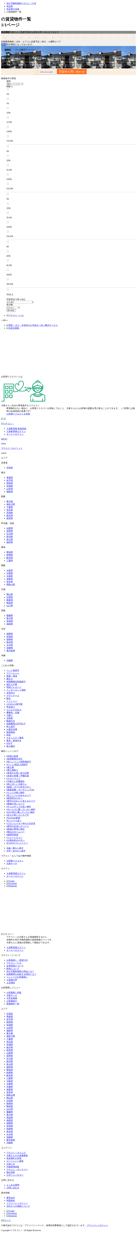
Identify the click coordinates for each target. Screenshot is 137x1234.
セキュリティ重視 (15, 738)
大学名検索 (11, 998)
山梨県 (9, 528)
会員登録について (15, 966)
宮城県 (9, 486)
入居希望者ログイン (16, 431)
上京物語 (10, 983)
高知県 (9, 621)
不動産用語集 (12, 1167)
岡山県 (9, 594)
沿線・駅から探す (15, 848)
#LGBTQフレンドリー (17, 843)
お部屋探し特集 (13, 992)
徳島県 (9, 624)
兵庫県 (9, 573)
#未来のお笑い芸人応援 (17, 773)
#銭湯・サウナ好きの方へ (18, 787)
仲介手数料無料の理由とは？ (20, 971)
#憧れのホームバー (15, 832)
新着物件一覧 (12, 1004)
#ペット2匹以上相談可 (17, 764)
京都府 (9, 576)
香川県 (9, 618)
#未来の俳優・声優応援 (17, 776)
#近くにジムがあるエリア (18, 795)
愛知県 (9, 552)
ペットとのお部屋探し (17, 977)
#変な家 (10, 767)
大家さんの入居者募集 (17, 1155)
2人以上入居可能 (14, 704)
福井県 (9, 542)
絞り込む (10, 310)
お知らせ (10, 1164)
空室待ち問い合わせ (72, 71)
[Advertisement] (68, 352)
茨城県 (9, 513)
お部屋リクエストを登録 (18, 414)
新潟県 (9, 536)
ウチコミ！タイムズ (16, 1153)
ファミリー (11, 701)
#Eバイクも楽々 (14, 821)
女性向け (10, 693)
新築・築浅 (11, 676)
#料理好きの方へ (14, 798)
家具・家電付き (13, 740)
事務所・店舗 (12, 712)
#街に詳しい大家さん (16, 784)
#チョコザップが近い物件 (18, 806)
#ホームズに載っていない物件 (20, 809)
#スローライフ (13, 778)
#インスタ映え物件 (15, 792)
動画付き (10, 721)
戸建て (9, 715)
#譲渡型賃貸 (12, 835)
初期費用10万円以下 (16, 724)
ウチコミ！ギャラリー (17, 1169)
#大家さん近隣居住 (15, 781)
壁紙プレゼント (13, 687)
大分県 (9, 645)
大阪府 (9, 570)
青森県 (9, 477)
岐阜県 (9, 558)
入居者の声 (11, 980)
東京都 (9, 501)
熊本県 (9, 642)
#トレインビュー (14, 837)
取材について (12, 968)
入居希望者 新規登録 (16, 428)
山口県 (9, 605)
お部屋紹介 (11, 1001)
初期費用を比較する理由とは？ (21, 974)
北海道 (9, 467)
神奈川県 (10, 504)
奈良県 (9, 582)
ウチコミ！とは (13, 963)
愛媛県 (9, 615)
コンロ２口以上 (13, 710)
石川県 (9, 534)
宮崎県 (9, 648)
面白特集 (10, 1172)
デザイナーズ (12, 696)
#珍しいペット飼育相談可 (18, 762)
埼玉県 (9, 6)
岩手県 (9, 480)
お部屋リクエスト (15, 861)
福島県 (9, 491)
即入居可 (10, 726)
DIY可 (9, 743)
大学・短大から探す (16, 851)
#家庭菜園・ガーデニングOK (20, 790)
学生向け (10, 707)
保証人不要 (11, 684)
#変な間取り (12, 770)
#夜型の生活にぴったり (17, 826)
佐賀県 (9, 636)
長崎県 (9, 639)
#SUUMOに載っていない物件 (20, 812)
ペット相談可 (12, 670)
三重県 (9, 560)
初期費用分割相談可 (16, 681)
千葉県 (9, 507)
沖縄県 (9, 660)
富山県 (9, 539)
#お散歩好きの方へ (15, 840)
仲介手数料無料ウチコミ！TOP (21, 3)
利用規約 (10, 1200)
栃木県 (9, 515)
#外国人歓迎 (12, 756)
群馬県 (9, 518)
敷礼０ (9, 679)
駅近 (8, 698)
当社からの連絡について (18, 1206)
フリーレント (12, 673)
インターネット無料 (16, 690)
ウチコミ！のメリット (11, 448)
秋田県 (9, 483)
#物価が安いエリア (15, 804)
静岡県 (9, 555)
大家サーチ (11, 863)
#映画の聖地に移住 (15, 829)
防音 (8, 735)
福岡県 (9, 634)
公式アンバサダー (15, 1175)
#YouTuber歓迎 (13, 818)
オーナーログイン (15, 434)
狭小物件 (10, 746)
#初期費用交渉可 (14, 759)
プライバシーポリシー (17, 1203)
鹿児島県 (10, 650)
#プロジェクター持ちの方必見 (20, 823)
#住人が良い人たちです (17, 815)
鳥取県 (9, 603)
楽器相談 (10, 732)
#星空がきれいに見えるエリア (20, 801)
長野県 (9, 531)
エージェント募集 (15, 1161)
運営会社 (10, 1198)
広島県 (9, 597)
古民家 (9, 718)
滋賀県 (9, 579)
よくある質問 (12, 1185)
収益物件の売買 (13, 1158)
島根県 (9, 600)
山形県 (9, 489)
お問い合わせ (12, 1188)
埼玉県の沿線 (12, 9)
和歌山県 (10, 584)
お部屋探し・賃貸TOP (17, 960)
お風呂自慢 (11, 729)
